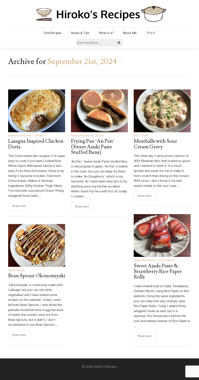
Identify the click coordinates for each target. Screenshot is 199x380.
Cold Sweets (167, 260)
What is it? (106, 33)
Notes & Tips (80, 33)
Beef (137, 135)
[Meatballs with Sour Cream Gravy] (162, 110)
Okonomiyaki (16, 270)
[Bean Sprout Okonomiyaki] (36, 245)
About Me (130, 33)
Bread (100, 135)
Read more (19, 206)
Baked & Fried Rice (19, 135)
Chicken (39, 135)
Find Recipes (53, 33)
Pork (145, 135)
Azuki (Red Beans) (82, 135)
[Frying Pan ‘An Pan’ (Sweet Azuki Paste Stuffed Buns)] (99, 110)
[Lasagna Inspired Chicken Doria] (36, 110)
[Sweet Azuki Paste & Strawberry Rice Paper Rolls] (162, 235)
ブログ (150, 33)
